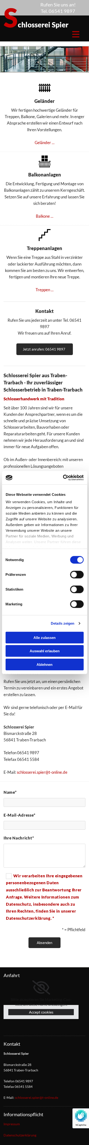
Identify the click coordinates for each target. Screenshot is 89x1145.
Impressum (12, 1124)
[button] (44, 349)
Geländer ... (45, 142)
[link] (41, 987)
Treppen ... (45, 289)
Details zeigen (62, 623)
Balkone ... (44, 216)
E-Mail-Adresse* (19, 815)
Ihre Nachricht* (19, 837)
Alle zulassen (44, 637)
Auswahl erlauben (45, 651)
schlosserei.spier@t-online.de (42, 772)
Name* (10, 792)
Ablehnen (44, 664)
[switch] (77, 574)
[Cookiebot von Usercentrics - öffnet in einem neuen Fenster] (63, 478)
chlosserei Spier (36, 24)
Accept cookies (41, 1012)
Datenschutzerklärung (20, 1135)
